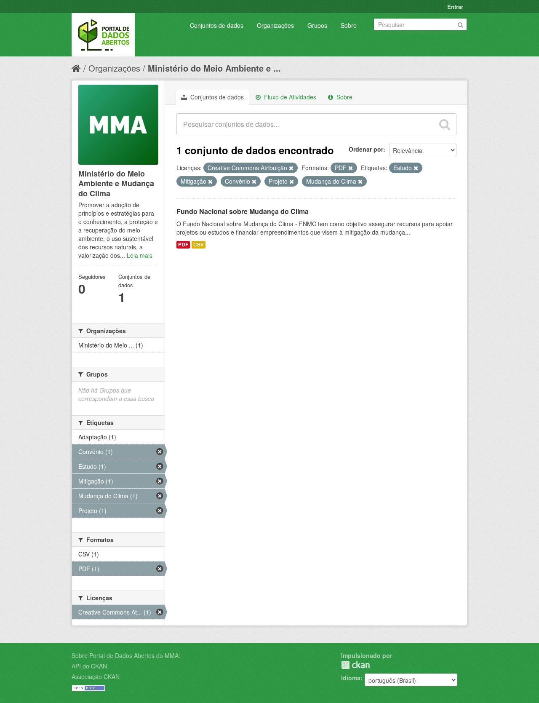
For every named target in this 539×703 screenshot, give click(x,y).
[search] (444, 124)
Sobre (349, 25)
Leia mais (139, 255)
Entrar (455, 7)
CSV (198, 244)
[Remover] (291, 168)
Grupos (317, 25)
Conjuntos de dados (216, 25)
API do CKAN (89, 666)
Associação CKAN (96, 676)
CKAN (355, 664)
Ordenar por (366, 149)
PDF (183, 244)
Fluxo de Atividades (289, 97)
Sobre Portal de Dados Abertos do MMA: (126, 655)
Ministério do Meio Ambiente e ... (214, 68)
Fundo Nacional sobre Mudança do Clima (242, 211)
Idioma (350, 678)
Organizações (275, 25)
